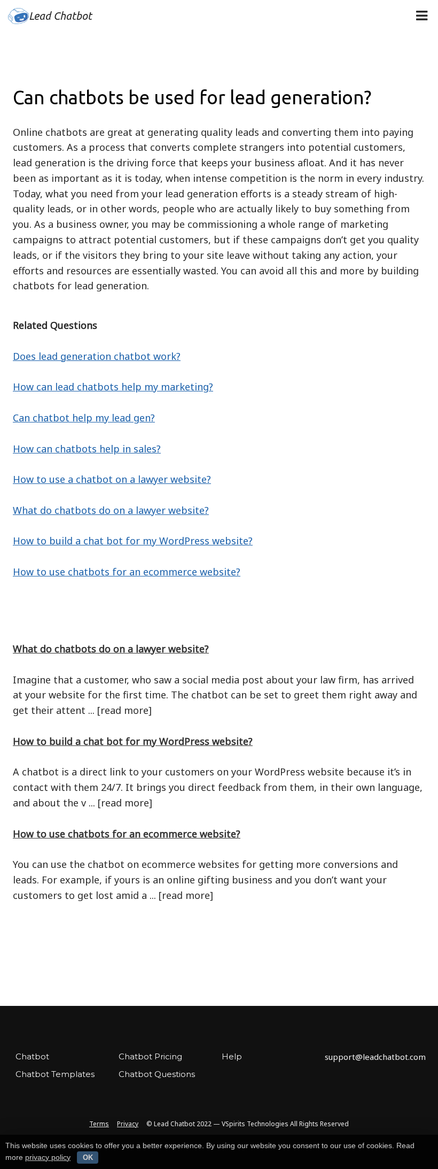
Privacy (127, 1123)
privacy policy (48, 1157)
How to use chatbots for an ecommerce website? (126, 571)
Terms (99, 1123)
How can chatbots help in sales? (87, 448)
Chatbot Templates (55, 1074)
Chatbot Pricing (150, 1056)
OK (88, 1157)
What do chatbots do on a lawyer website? (111, 510)
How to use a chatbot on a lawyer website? (112, 479)
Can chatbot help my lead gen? (84, 417)
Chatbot (32, 1056)
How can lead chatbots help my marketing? (113, 386)
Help (232, 1056)
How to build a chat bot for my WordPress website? (133, 540)
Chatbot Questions (157, 1074)
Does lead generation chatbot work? (97, 356)
